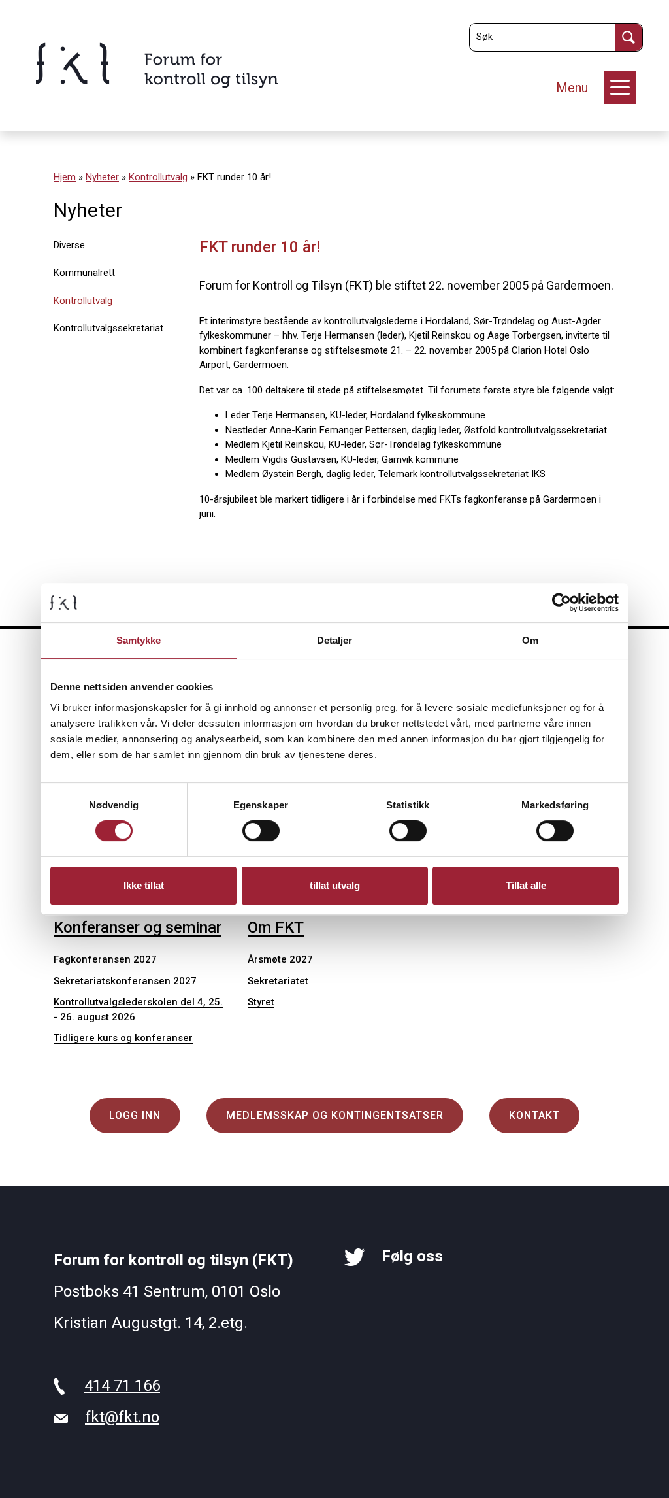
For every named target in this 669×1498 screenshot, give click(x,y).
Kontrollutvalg (158, 177)
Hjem (65, 177)
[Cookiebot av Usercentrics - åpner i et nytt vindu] (561, 602)
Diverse (69, 245)
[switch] (261, 830)
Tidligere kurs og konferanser (123, 1038)
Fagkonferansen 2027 (105, 959)
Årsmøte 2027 (280, 959)
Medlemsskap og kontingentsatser (335, 1115)
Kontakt (534, 1115)
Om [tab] (530, 640)
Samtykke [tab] (138, 640)
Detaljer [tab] (335, 640)
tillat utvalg (335, 885)
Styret (261, 1002)
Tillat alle (526, 885)
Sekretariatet (278, 981)
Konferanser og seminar (137, 927)
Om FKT (276, 927)
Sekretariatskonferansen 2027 (125, 981)
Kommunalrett (84, 272)
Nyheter (102, 177)
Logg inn (135, 1115)
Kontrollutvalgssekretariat (108, 328)
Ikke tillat (143, 885)
